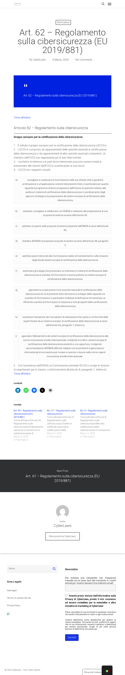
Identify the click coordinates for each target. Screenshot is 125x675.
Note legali (12, 590)
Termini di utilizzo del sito (19, 598)
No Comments (84, 59)
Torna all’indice (22, 117)
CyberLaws (39, 59)
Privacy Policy (13, 605)
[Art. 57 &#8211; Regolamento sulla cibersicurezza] (63, 423)
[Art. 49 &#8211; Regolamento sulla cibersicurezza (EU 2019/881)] (30, 425)
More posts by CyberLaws (62, 536)
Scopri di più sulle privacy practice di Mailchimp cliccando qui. (90, 628)
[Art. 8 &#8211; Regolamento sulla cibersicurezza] (97, 423)
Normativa (63, 22)
